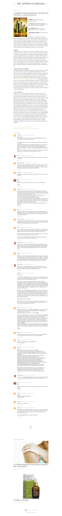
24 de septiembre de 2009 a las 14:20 (26, 209)
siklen (18, 209)
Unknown (19, 172)
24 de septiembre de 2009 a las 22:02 (26, 393)
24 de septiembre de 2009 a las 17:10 (26, 307)
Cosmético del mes (21, 500)
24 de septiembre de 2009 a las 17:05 (28, 273)
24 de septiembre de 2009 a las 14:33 (30, 219)
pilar (18, 227)
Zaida (18, 155)
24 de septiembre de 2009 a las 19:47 (29, 375)
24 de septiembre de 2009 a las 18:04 (26, 339)
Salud (38, 128)
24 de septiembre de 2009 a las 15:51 (29, 242)
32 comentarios (21, 502)
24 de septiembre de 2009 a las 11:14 (28, 172)
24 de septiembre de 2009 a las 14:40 (25, 227)
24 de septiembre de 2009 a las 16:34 (29, 264)
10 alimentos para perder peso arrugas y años (25, 128)
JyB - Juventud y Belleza (31, 3)
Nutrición (35, 128)
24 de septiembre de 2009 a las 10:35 (28, 135)
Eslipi (18, 307)
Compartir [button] (15, 468)
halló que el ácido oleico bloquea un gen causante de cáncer (26, 79)
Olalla (18, 179)
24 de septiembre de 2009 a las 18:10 (28, 347)
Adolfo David (20, 242)
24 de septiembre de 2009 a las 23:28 (28, 401)
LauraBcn (19, 135)
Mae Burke (34, 512)
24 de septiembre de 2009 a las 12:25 (28, 189)
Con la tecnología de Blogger (32, 510)
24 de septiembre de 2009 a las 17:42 (28, 332)
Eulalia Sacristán (20, 162)
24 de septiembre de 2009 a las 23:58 (28, 407)
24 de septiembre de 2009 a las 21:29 (26, 382)
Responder (19, 160)
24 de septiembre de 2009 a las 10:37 (26, 155)
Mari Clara (19, 332)
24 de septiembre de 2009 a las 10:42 (30, 162)
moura (18, 253)
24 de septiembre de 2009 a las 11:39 (26, 179)
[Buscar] (47, 3)
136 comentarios (21, 468)
